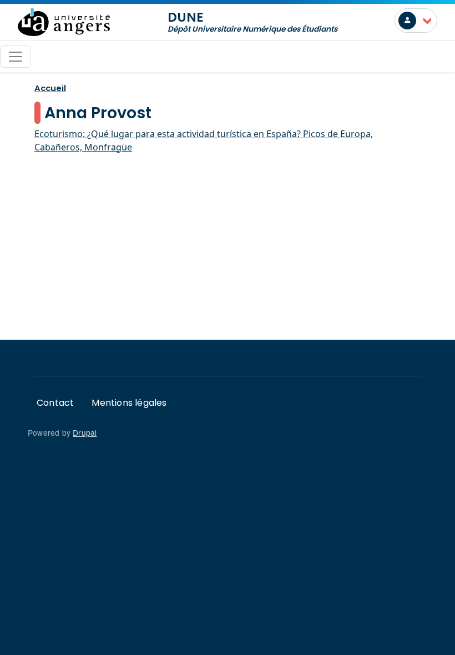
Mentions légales (129, 402)
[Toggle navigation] (15, 57)
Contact (55, 402)
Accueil (50, 88)
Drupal (85, 432)
